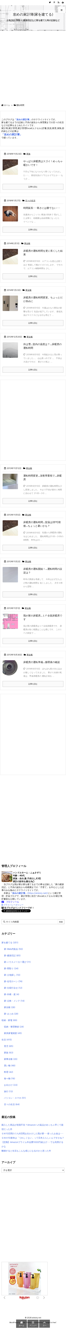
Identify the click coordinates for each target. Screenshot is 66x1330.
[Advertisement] (33, 65)
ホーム (7, 105)
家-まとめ (11, 1013)
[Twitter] (50, 2)
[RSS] (58, 2)
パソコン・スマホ (15, 1098)
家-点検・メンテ (14, 1000)
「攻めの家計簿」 (11, 134)
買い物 (9, 1065)
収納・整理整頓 (14, 1026)
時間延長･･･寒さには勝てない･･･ (41, 207)
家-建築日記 (12, 955)
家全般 (27, 243)
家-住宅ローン (13, 981)
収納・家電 (9, 1020)
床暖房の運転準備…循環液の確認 (41, 662)
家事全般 (10, 1059)
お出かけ (10, 1085)
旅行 (8, 1091)
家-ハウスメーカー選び (17, 962)
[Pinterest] (54, 2)
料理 (8, 1072)
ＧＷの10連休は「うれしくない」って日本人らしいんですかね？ (33, 1137)
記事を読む (33, 187)
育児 (8, 1046)
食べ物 (9, 1078)
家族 (28, 154)
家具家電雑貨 (13, 1033)
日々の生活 (30, 200)
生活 (7, 1039)
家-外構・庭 (11, 994)
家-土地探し (12, 975)
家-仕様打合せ (13, 987)
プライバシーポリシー (13, 905)
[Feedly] (63, 2)
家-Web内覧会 (13, 949)
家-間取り (11, 968)
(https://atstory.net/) (29, 893)
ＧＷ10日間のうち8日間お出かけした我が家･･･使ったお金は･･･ (32, 1133)
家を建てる (10, 942)
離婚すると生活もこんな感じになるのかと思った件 (26, 1150)
